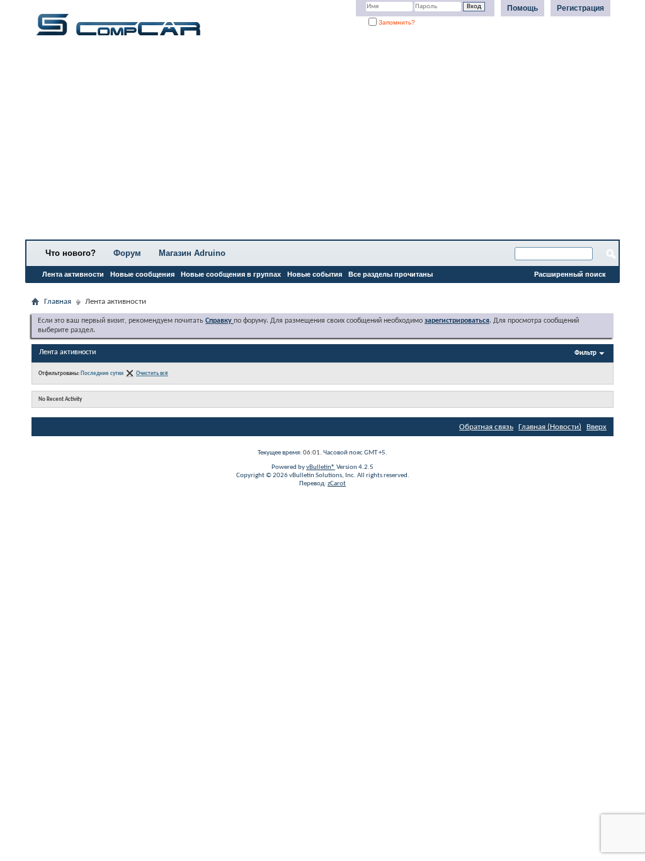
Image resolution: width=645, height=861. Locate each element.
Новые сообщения (142, 274)
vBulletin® (320, 467)
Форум (127, 253)
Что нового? (70, 253)
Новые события (314, 274)
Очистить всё (152, 373)
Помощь (522, 8)
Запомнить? (396, 22)
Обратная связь (486, 427)
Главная (57, 302)
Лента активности (73, 274)
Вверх (596, 427)
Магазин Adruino (192, 253)
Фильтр (585, 353)
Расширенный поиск (570, 274)
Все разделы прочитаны (390, 274)
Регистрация (580, 8)
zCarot (337, 483)
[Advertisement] (322, 142)
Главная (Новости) (549, 427)
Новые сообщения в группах (231, 274)
